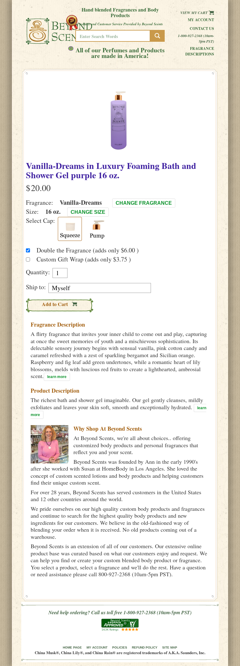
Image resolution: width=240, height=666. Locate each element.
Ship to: (36, 287)
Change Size (88, 212)
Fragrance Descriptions (199, 51)
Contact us (202, 28)
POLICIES (119, 647)
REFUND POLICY (145, 647)
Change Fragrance (144, 203)
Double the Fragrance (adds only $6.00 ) (88, 250)
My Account (201, 19)
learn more (57, 377)
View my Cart (194, 12)
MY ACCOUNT (97, 647)
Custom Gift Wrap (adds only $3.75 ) (84, 259)
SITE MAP (169, 647)
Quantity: (38, 272)
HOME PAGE (72, 647)
